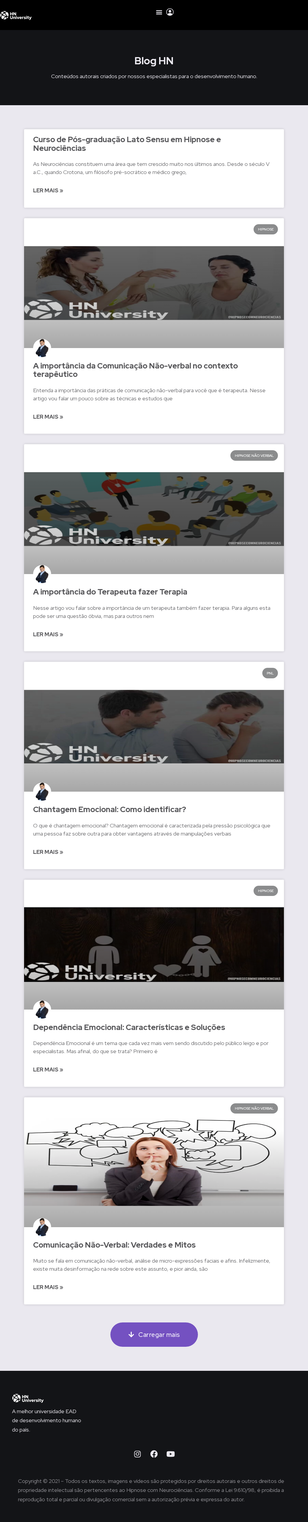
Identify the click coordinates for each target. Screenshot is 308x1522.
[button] (159, 12)
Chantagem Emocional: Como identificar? (109, 809)
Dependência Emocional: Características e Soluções (129, 1027)
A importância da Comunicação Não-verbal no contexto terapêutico (135, 370)
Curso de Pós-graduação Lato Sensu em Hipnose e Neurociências (127, 143)
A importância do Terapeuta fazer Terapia (110, 592)
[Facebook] (154, 1454)
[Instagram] (137, 1454)
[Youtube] (170, 1454)
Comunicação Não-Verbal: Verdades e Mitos (114, 1245)
